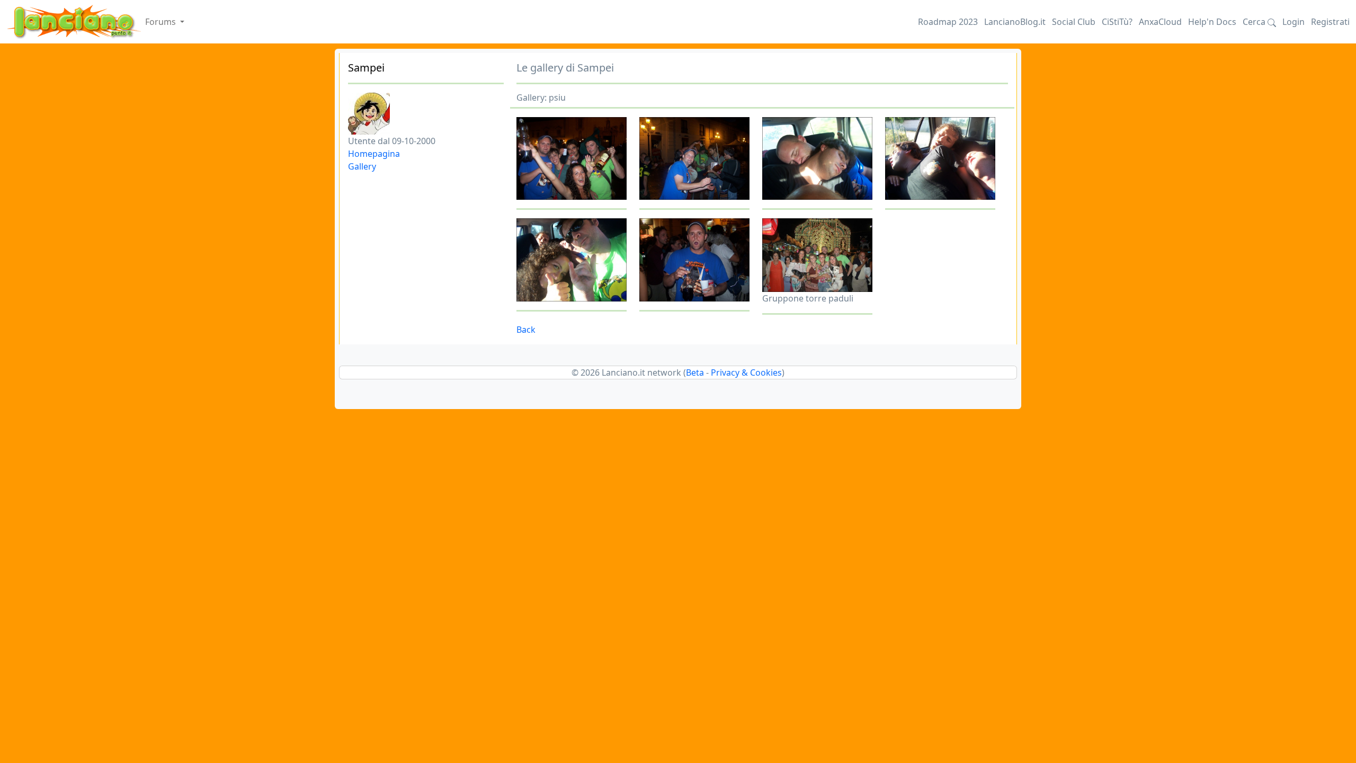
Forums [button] (161, 22)
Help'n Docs (1212, 22)
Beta (695, 372)
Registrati (1330, 22)
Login (1293, 22)
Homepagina (374, 153)
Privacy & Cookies (746, 372)
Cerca (1255, 22)
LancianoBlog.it (1015, 22)
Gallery (362, 166)
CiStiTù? (1117, 22)
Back (526, 329)
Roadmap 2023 (948, 22)
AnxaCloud (1160, 22)
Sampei (366, 67)
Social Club (1073, 22)
